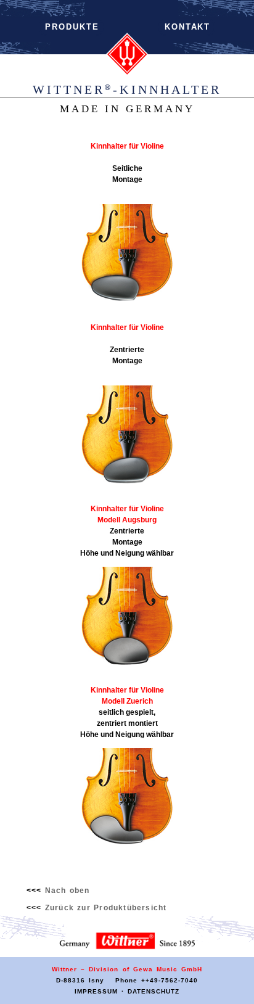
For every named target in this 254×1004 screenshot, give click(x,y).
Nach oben (67, 890)
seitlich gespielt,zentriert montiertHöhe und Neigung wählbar (127, 712)
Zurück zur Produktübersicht (106, 907)
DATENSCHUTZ (153, 991)
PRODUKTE (71, 27)
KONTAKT (187, 27)
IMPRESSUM (96, 991)
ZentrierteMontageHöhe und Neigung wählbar (127, 530)
